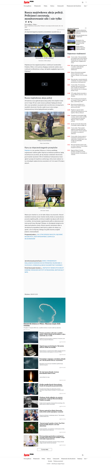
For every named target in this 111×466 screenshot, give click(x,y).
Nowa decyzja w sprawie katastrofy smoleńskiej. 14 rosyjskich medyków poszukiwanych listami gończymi (79, 81)
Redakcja (79, 458)
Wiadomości (37, 6)
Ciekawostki (60, 6)
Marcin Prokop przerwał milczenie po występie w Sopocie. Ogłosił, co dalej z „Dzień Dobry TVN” (79, 100)
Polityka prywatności (58, 461)
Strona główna (27, 6)
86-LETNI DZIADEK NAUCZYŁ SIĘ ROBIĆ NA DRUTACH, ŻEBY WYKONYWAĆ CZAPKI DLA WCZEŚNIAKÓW (44, 236)
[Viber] (31, 22)
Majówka (27, 150)
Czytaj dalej (44, 449)
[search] (86, 2)
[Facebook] (26, 22)
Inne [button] (85, 6)
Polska (45, 6)
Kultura (52, 6)
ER (29, 29)
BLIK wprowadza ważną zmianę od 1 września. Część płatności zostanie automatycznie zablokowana (79, 67)
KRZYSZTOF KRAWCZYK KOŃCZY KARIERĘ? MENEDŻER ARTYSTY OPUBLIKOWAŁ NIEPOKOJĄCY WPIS (44, 270)
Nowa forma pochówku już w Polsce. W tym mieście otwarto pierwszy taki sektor (78, 106)
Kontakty (50, 461)
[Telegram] (28, 22)
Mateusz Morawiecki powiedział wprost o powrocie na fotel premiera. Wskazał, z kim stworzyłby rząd (79, 74)
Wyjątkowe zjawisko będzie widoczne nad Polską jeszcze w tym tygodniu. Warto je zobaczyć (79, 111)
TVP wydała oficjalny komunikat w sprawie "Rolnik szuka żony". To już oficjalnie (79, 95)
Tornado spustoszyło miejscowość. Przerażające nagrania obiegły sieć (79, 124)
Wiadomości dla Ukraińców (74, 6)
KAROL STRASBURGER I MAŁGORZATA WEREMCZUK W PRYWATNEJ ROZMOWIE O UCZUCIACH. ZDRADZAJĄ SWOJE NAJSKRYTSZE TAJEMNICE (43, 263)
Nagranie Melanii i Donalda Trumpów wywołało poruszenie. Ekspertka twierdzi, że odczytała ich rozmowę (79, 152)
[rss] (82, 2)
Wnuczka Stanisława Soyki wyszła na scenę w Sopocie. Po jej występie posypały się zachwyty (79, 146)
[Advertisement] (44, 174)
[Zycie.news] (29, 2)
